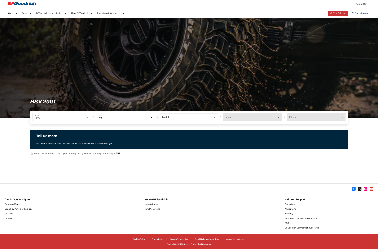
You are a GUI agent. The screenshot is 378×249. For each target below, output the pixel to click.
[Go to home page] (21, 4)
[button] (87, 117)
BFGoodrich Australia (44, 153)
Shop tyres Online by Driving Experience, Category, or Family (85, 153)
